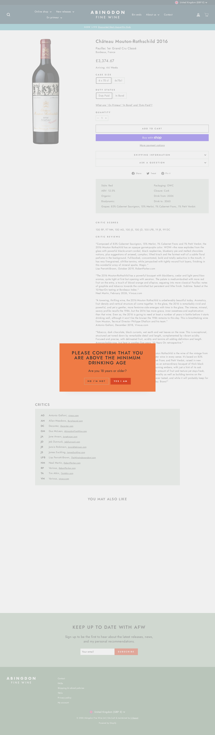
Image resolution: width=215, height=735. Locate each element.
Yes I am (120, 381)
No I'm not (97, 381)
